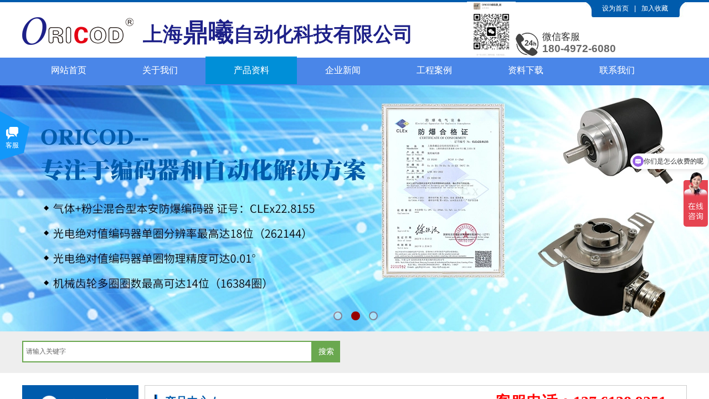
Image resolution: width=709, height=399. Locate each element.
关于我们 (160, 70)
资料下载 (525, 70)
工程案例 (434, 70)
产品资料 (251, 70)
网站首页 (68, 70)
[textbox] (167, 351)
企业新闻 (343, 70)
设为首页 (615, 8)
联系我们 (617, 70)
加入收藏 (654, 8)
